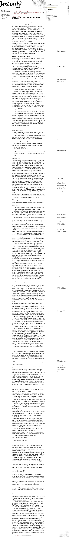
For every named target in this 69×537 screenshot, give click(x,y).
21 (17, 7)
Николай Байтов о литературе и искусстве (20, 13)
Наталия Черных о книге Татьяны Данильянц (36, 12)
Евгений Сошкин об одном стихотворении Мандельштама (23, 11)
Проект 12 (18, 535)
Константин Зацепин (16, 16)
